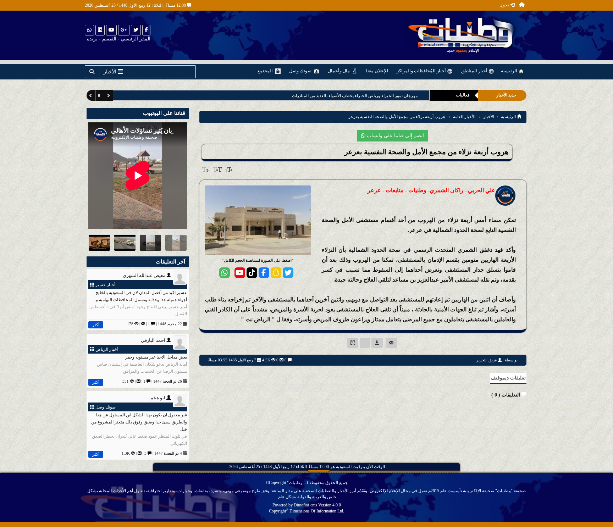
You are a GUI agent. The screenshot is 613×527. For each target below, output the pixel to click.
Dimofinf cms (305, 505)
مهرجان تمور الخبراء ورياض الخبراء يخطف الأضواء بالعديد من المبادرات (355, 95)
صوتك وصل (301, 70)
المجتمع (266, 70)
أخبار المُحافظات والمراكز (422, 70)
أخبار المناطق (474, 70)
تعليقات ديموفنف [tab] (508, 378)
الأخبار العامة (464, 116)
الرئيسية (509, 70)
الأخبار (488, 116)
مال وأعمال (339, 70)
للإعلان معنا (377, 70)
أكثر (95, 324)
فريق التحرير (486, 360)
